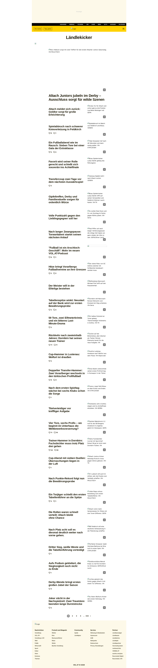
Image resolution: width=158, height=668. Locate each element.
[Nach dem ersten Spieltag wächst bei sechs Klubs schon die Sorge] (97, 392)
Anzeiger (113, 24)
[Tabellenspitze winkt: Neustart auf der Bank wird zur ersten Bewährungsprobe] (97, 305)
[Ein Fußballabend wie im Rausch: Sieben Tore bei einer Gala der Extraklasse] (97, 147)
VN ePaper (122, 24)
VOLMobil (80, 24)
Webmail (72, 24)
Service (93, 630)
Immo (99, 24)
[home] (79, 29)
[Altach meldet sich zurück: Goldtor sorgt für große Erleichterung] (97, 112)
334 (87, 616)
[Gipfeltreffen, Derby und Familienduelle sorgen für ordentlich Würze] (97, 199)
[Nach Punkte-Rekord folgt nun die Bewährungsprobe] (97, 480)
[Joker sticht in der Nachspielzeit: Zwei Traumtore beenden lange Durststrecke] (97, 603)
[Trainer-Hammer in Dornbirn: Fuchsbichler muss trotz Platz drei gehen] (97, 445)
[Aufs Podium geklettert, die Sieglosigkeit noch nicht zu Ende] (97, 567)
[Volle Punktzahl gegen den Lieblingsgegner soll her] (97, 217)
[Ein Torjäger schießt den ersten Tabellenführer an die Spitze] (97, 497)
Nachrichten (39, 630)
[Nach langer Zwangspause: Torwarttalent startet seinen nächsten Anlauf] (97, 234)
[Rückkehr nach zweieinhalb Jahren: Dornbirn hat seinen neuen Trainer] (97, 340)
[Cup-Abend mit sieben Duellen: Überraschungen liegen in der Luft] (97, 462)
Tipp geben (47, 29)
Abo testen (37, 29)
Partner (115, 630)
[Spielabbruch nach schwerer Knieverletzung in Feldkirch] (97, 129)
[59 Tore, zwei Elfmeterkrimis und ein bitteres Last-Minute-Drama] (97, 322)
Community (78, 630)
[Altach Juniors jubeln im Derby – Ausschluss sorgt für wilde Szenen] (78, 70)
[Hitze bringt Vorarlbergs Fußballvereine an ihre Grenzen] (97, 269)
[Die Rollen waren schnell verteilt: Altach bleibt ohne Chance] (97, 515)
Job (87, 24)
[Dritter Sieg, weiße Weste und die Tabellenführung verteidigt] (97, 550)
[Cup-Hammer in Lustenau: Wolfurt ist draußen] (97, 357)
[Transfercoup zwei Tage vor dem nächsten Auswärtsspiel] (97, 182)
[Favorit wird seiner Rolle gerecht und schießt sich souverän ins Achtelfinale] (97, 164)
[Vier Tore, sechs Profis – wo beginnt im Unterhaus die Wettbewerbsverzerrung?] (97, 427)
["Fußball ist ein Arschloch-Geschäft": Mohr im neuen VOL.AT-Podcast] (97, 252)
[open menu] (123, 29)
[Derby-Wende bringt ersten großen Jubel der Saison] (97, 585)
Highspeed (63, 24)
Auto (105, 24)
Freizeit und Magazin (59, 630)
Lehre (93, 24)
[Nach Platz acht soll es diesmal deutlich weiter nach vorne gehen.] (97, 532)
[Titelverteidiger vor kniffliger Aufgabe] (97, 410)
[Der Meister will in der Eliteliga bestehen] (97, 287)
